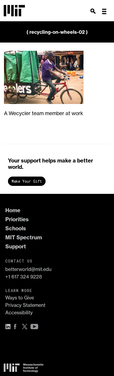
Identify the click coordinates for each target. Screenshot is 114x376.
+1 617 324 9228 (23, 277)
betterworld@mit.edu (28, 269)
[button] (104, 11)
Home (12, 210)
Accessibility (19, 313)
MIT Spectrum (23, 237)
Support (15, 246)
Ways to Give (19, 298)
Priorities (17, 219)
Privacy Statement (25, 305)
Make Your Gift (27, 181)
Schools (15, 228)
